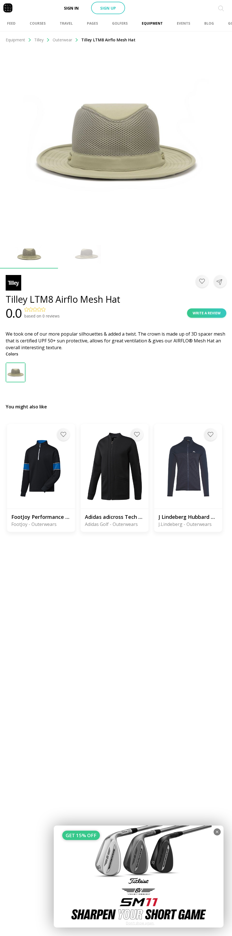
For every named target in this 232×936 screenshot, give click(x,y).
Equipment (15, 39)
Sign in (71, 8)
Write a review (207, 313)
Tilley (39, 39)
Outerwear (62, 39)
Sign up (108, 8)
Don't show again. (140, 923)
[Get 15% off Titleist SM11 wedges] (139, 877)
